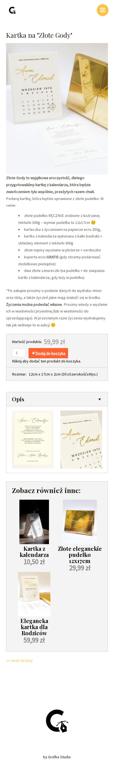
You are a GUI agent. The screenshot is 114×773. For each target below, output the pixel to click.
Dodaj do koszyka (50, 353)
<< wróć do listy (19, 660)
